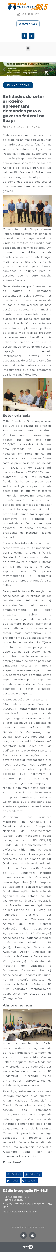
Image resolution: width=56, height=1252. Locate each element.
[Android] (23, 1235)
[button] (28, 23)
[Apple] (32, 1235)
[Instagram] (31, 36)
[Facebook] (24, 36)
